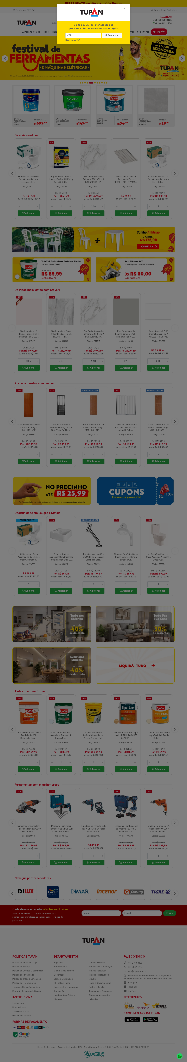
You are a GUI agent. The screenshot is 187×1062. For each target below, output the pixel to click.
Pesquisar (113, 35)
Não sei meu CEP (72, 40)
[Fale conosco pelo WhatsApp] (180, 1056)
